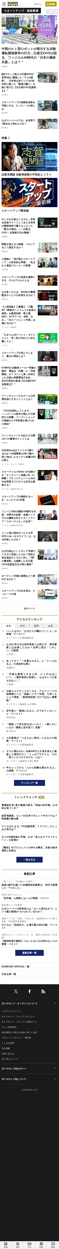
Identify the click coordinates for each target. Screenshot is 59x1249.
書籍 (53, 1247)
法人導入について (10, 1058)
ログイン (38, 4)
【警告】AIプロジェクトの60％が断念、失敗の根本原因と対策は (29, 849)
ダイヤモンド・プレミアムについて (18, 1016)
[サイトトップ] (13, 4)
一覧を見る (29, 859)
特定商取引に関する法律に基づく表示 (19, 1032)
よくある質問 (8, 1042)
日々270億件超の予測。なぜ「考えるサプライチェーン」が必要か (29, 838)
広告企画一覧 (9, 974)
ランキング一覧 (29, 782)
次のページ (29, 608)
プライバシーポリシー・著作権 (16, 1037)
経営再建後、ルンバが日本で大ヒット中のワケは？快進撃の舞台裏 (29, 817)
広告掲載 (6, 1048)
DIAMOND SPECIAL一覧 (15, 966)
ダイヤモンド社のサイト (14, 1068)
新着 (6, 1247)
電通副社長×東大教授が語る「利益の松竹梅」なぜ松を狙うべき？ (29, 806)
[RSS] (43, 992)
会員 (50, 625)
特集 (4, 137)
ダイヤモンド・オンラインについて (20, 1003)
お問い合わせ (8, 1053)
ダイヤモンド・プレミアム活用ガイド (19, 1021)
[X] (16, 992)
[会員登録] (51, 4)
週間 (36, 625)
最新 (8, 625)
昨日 (22, 625)
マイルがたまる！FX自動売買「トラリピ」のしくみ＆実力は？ (29, 827)
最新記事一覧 (29, 952)
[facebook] (29, 992)
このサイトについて (11, 1011)
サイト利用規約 (9, 1026)
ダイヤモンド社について (14, 1078)
